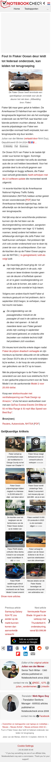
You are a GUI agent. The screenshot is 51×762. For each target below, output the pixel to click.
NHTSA (29, 423)
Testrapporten (31, 8)
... (47, 8)
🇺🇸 (29, 142)
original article (41, 662)
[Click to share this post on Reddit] (39, 648)
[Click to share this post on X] (32, 648)
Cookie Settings (26, 745)
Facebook (44, 716)
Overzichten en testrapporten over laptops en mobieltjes (24, 723)
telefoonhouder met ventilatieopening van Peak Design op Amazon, (21, 397)
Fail (16, 146)
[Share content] (3, 648)
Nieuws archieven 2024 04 (35, 726)
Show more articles (10, 596)
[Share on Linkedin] (25, 653)
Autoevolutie (17, 423)
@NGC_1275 (39, 682)
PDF (28, 199)
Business (24, 146)
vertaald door (31, 138)
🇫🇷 (32, 142)
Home (17, 8)
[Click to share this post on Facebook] (9, 648)
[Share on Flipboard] (18, 653)
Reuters (6, 423)
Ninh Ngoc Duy (41, 696)
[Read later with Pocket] (47, 648)
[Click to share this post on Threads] (17, 648)
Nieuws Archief (16, 726)
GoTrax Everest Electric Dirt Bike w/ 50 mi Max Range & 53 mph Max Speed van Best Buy (24, 408)
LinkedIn (44, 686)
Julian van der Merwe (33, 666)
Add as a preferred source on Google (28, 640)
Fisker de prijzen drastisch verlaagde (20, 351)
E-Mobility (8, 146)
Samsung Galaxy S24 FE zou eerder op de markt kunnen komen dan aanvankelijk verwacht (13, 623)
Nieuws (5, 726)
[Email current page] (33, 654)
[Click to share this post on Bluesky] (24, 648)
